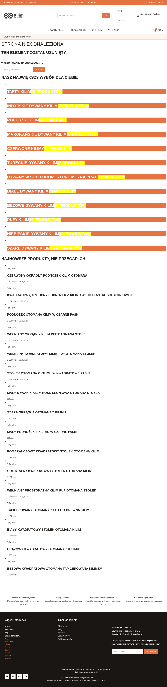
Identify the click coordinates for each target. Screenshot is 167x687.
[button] (64, 30)
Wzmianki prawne (68, 670)
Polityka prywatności (103, 670)
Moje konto (62, 626)
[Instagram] (13, 676)
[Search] (106, 15)
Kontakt (61, 633)
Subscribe (151, 651)
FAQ (60, 629)
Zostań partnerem (12, 636)
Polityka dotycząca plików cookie (87, 672)
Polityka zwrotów (65, 639)
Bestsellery (9, 629)
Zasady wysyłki (64, 636)
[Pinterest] (25, 676)
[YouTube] (19, 676)
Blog (6, 633)
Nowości (8, 626)
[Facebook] (7, 676)
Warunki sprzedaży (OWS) (85, 670)
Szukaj (39, 69)
